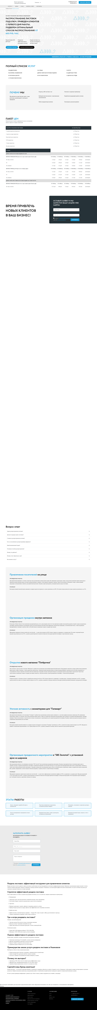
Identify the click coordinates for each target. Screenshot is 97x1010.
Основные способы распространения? (15, 548)
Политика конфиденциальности (12, 996)
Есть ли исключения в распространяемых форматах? (19, 541)
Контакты (39, 6)
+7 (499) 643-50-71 (72, 1)
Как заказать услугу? (11, 559)
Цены (16, 6)
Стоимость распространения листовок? (16, 538)
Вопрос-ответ (30, 6)
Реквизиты (8, 1001)
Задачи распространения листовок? (15, 531)
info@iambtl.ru (73, 3)
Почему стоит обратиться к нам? (14, 555)
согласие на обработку (61, 219)
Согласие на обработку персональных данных (16, 1000)
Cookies (7, 1003)
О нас (22, 6)
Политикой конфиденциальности (65, 218)
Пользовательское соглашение (12, 998)
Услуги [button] (10, 6)
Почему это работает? (12, 552)
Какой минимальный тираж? (13, 545)
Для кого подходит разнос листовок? (15, 534)
